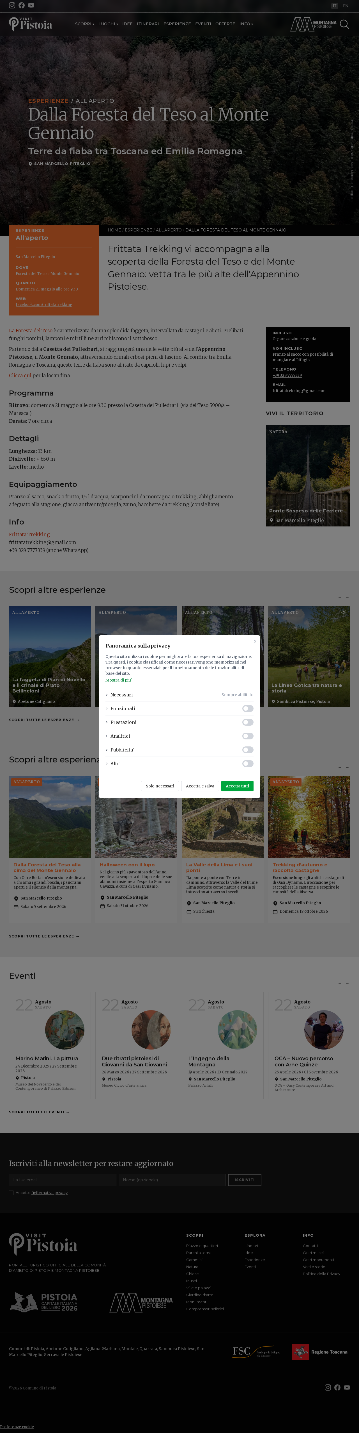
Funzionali (123, 708)
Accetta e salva (200, 786)
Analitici (120, 736)
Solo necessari (160, 786)
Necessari (122, 695)
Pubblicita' (122, 750)
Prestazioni (124, 722)
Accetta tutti (237, 786)
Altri (116, 763)
